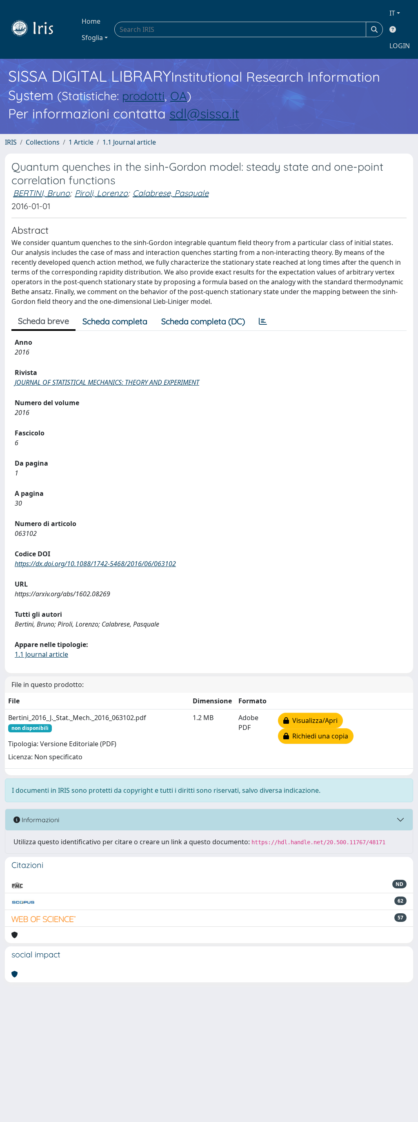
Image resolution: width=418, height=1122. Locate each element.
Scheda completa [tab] (114, 321)
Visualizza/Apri (313, 720)
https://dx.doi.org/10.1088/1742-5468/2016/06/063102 (95, 563)
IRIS (11, 142)
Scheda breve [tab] (43, 321)
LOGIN (399, 45)
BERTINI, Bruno (41, 193)
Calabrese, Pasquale (171, 193)
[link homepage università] (38, 29)
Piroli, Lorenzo (101, 193)
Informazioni (39, 820)
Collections (43, 142)
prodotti (143, 95)
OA (178, 95)
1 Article (81, 142)
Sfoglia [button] (92, 37)
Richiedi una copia (318, 736)
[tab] (263, 321)
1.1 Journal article (129, 142)
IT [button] (392, 13)
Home (91, 21)
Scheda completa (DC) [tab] (203, 321)
